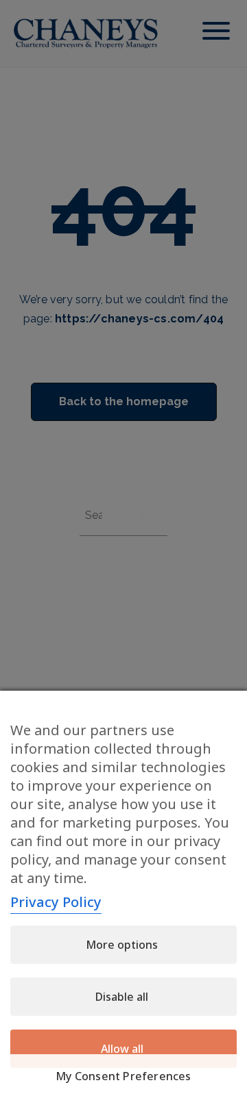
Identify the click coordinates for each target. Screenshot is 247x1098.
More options (122, 944)
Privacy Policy (56, 902)
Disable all (121, 996)
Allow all (122, 1048)
